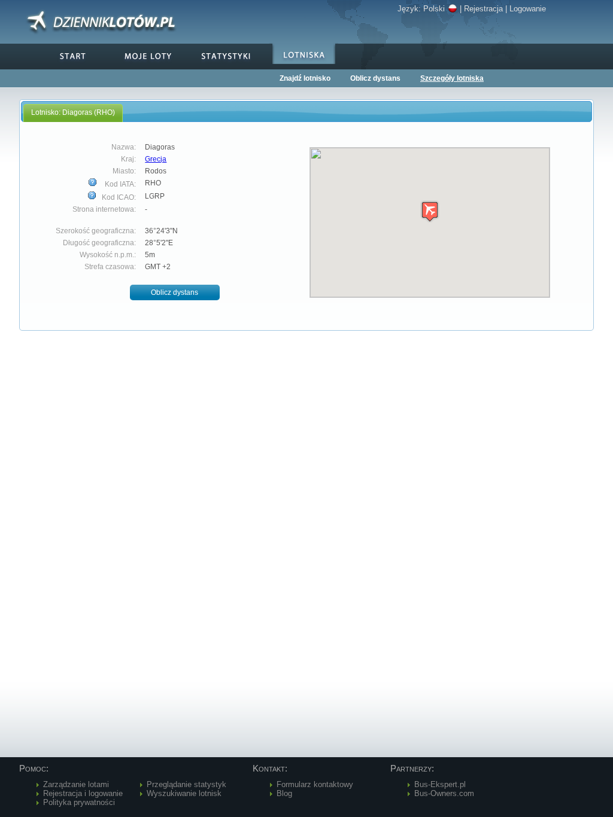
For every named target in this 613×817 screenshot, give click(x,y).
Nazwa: (123, 147)
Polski (434, 8)
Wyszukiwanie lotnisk (184, 793)
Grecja (155, 159)
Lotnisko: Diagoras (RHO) (73, 112)
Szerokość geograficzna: (96, 231)
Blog (284, 793)
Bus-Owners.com (444, 793)
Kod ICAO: (118, 197)
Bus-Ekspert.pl (440, 784)
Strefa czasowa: (110, 267)
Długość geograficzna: (99, 243)
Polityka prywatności (79, 802)
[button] (175, 293)
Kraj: (128, 159)
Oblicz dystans (375, 78)
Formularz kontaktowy (315, 784)
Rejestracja (483, 8)
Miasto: (124, 171)
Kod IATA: (119, 184)
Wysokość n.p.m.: (108, 255)
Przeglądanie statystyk (186, 784)
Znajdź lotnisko (305, 78)
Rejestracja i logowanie (83, 793)
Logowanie (527, 8)
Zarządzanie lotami (76, 784)
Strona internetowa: (104, 209)
